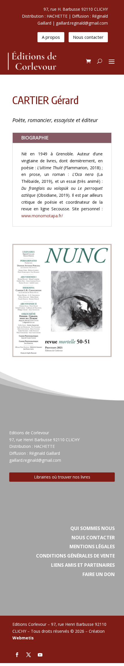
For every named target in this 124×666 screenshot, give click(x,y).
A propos (51, 37)
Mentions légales (92, 546)
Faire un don (98, 574)
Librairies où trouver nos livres (62, 477)
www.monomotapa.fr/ (42, 215)
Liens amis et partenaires (83, 565)
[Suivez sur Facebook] (17, 654)
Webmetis (23, 638)
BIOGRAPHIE (34, 138)
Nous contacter (88, 37)
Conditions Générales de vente (75, 556)
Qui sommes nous (92, 528)
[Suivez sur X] (28, 654)
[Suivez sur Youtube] (40, 654)
